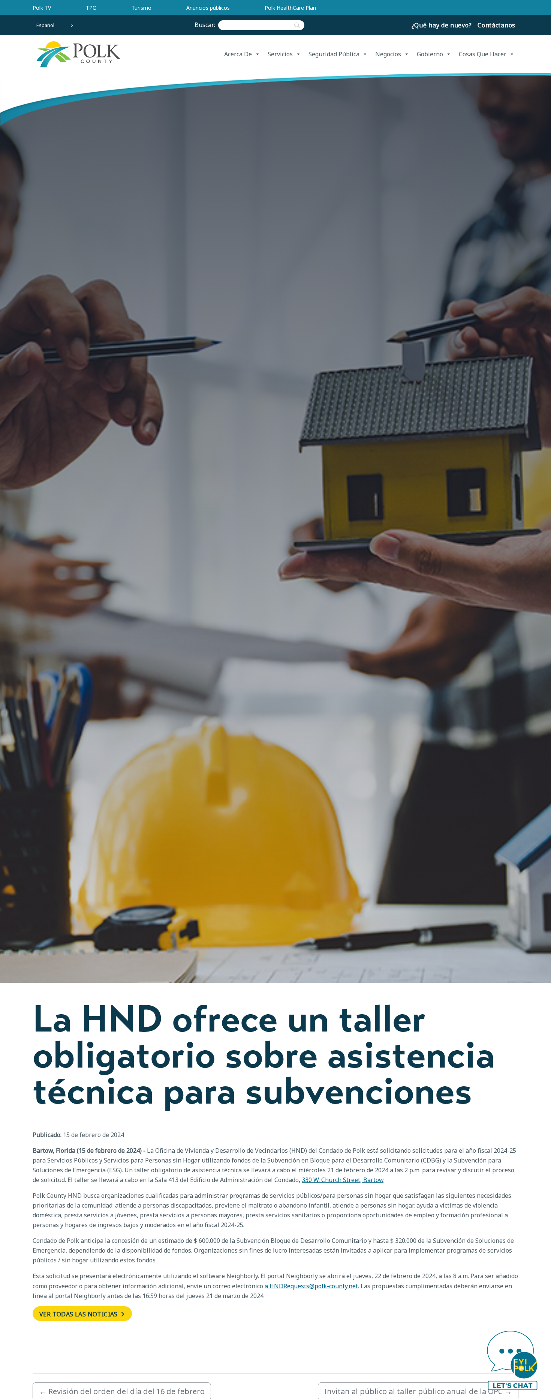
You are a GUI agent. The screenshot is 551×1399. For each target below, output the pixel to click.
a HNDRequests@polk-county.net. (312, 1286)
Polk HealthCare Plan (290, 7)
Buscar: (206, 25)
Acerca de (238, 54)
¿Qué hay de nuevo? (442, 25)
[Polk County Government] (78, 54)
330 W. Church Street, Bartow (342, 1180)
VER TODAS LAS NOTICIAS (79, 1314)
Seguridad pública (333, 54)
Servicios (280, 54)
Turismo (141, 7)
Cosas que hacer (482, 54)
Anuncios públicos (208, 7)
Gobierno (430, 54)
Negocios (388, 54)
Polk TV (42, 7)
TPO (91, 7)
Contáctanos (496, 25)
